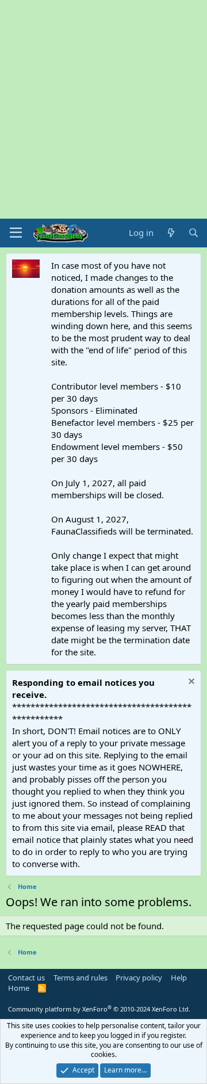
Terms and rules (80, 977)
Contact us (26, 977)
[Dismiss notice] (190, 683)
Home (18, 988)
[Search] (193, 232)
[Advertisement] (103, 109)
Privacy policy (139, 977)
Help (179, 977)
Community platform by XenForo (99, 1009)
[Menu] (15, 233)
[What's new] (170, 232)
